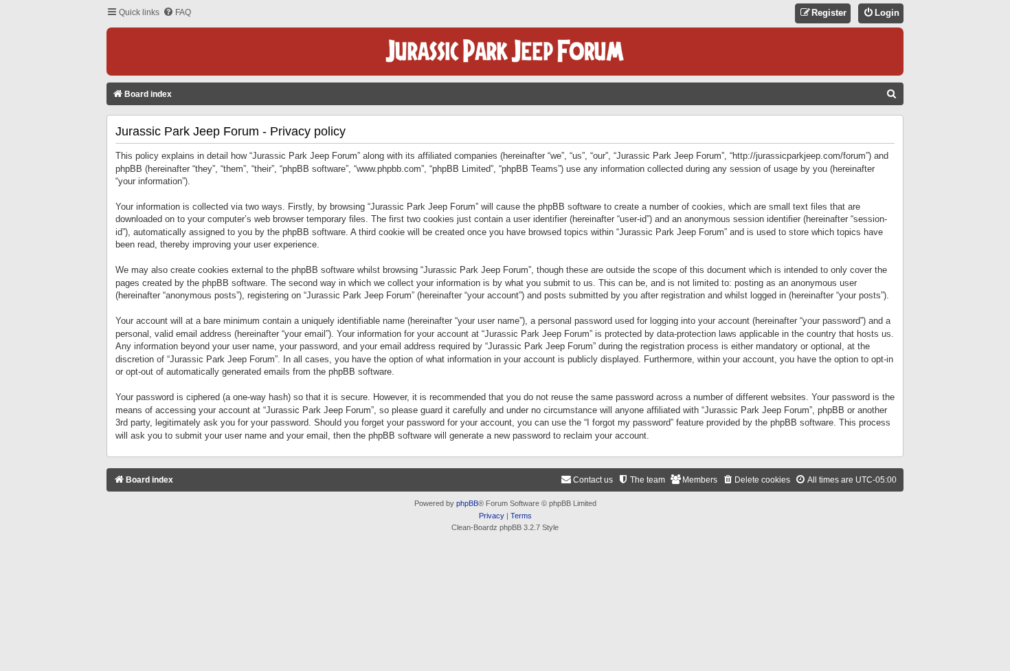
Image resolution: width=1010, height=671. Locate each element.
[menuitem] (177, 12)
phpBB (467, 503)
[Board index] (505, 51)
